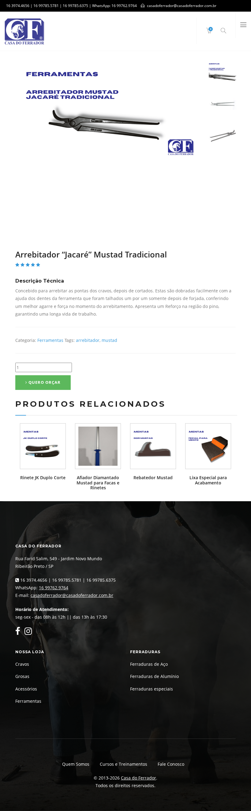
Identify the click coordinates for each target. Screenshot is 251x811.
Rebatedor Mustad (153, 477)
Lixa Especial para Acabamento (208, 480)
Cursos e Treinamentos (123, 764)
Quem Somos (75, 764)
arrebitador (87, 340)
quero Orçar (44, 382)
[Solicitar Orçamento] (43, 446)
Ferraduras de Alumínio (154, 676)
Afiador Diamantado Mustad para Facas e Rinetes (98, 483)
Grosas (22, 676)
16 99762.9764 (124, 5)
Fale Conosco (171, 764)
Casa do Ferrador (138, 778)
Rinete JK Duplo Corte (43, 477)
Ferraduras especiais (151, 689)
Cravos (22, 664)
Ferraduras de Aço (149, 664)
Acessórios (26, 689)
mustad (109, 340)
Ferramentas (50, 340)
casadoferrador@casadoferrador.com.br (72, 595)
